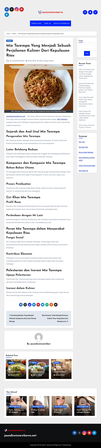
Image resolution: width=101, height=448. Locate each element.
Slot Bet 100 (83, 147)
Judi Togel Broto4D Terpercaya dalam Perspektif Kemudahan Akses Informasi (86, 101)
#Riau (52, 61)
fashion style (36, 23)
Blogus (56, 445)
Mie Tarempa (62, 119)
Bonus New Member (86, 152)
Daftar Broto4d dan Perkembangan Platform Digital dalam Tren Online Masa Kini (86, 88)
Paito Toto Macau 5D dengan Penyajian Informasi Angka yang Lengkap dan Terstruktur (86, 74)
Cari (81, 41)
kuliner (9, 41)
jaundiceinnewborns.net (15, 116)
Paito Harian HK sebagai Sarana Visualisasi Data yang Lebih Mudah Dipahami (87, 115)
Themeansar (66, 445)
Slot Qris (82, 142)
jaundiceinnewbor (18, 61)
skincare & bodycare (62, 23)
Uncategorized (14, 406)
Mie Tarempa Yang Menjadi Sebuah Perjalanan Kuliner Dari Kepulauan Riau (38, 50)
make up (47, 23)
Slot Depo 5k (83, 171)
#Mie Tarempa (44, 61)
